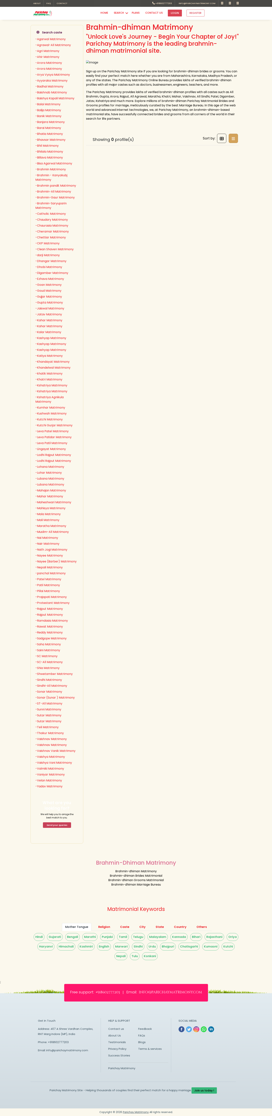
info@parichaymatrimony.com (196, 3)
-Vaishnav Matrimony (51, 739)
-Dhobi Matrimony (48, 267)
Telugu (138, 937)
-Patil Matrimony (47, 585)
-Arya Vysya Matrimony (52, 75)
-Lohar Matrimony (48, 473)
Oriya (232, 937)
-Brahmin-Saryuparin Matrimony (51, 205)
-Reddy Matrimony (49, 632)
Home (104, 13)
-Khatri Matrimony (48, 379)
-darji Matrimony (47, 255)
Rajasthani (214, 937)
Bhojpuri (168, 946)
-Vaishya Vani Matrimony (53, 763)
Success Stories (119, 1055)
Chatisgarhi (189, 946)
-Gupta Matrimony (49, 302)
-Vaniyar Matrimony (50, 774)
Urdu (152, 946)
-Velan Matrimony (48, 780)
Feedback (145, 1029)
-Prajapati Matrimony (51, 597)
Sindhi (138, 946)
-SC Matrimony (46, 656)
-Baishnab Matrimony (51, 92)
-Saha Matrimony (48, 644)
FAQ (48, 3)
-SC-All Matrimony (49, 662)
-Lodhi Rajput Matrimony (53, 455)
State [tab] (160, 927)
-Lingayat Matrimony (50, 449)
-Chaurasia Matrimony (51, 225)
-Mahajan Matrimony (50, 490)
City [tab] (142, 927)
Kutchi (228, 946)
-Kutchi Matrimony (49, 419)
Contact (62, 3)
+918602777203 (163, 3)
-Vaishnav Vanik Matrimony (55, 751)
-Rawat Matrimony (49, 626)
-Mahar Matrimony (49, 496)
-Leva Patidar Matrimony (53, 437)
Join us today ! (204, 1090)
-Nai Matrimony (46, 538)
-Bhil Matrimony (47, 146)
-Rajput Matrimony (49, 609)
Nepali (121, 956)
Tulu (135, 956)
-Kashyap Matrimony (50, 338)
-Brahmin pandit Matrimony (55, 185)
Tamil (123, 937)
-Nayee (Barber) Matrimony (56, 561)
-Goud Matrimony (48, 291)
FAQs (141, 1035)
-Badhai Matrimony (49, 86)
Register (195, 13)
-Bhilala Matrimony (49, 151)
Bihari (196, 937)
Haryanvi (46, 946)
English (104, 946)
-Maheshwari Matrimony (53, 502)
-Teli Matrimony (47, 727)
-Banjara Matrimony (50, 122)
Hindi (39, 937)
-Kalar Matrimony (48, 332)
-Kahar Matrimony (48, 320)
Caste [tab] (124, 927)
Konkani (150, 956)
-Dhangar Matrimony (50, 261)
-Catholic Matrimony (50, 214)
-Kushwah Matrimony (51, 413)
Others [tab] (202, 927)
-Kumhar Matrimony (50, 407)
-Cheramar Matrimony (52, 231)
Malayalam (157, 937)
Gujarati (55, 937)
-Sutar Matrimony (48, 715)
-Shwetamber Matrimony (54, 674)
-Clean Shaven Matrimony (54, 249)
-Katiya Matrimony (49, 356)
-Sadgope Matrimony (51, 638)
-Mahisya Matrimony (50, 508)
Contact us (116, 1029)
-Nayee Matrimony (49, 555)
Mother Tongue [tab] (76, 927)
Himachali (66, 946)
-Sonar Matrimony (48, 692)
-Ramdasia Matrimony (51, 620)
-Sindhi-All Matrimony (51, 686)
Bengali (72, 937)
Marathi (90, 937)
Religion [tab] (104, 927)
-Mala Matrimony (48, 514)
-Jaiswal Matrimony (49, 308)
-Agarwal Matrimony (50, 39)
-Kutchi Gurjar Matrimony (54, 425)
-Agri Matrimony (47, 51)
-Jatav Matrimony (48, 314)
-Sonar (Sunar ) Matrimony (55, 697)
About (37, 3)
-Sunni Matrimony (48, 709)
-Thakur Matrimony (49, 733)
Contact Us (154, 13)
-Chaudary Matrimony (51, 220)
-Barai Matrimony (48, 128)
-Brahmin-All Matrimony (53, 191)
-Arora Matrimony (48, 63)
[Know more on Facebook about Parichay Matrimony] (222, 3)
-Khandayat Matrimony (52, 362)
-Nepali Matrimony (49, 567)
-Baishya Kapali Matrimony (54, 98)
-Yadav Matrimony (49, 786)
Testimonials (117, 1042)
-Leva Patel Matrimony (52, 431)
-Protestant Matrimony (52, 603)
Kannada (179, 937)
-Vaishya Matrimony (50, 757)
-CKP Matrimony (47, 243)
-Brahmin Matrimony (50, 169)
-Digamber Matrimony (51, 273)
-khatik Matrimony (49, 373)
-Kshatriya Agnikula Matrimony (49, 399)
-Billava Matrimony (49, 157)
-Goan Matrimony (48, 285)
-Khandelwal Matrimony (52, 367)
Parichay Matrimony (121, 1068)
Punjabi (107, 937)
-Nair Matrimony (47, 544)
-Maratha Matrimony (50, 526)
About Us (114, 1035)
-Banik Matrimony (48, 116)
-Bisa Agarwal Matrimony (53, 163)
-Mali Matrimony (47, 520)
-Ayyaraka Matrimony (51, 80)
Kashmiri (86, 946)
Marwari (121, 946)
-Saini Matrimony (47, 650)
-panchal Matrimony (50, 573)
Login (175, 13)
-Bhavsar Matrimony (50, 140)
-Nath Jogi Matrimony (51, 549)
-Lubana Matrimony (49, 478)
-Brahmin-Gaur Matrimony (55, 197)
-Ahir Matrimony (47, 57)
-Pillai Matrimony (47, 591)
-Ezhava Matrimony (49, 279)
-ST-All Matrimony (48, 703)
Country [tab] (180, 927)
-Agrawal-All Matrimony (53, 45)
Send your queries (57, 825)
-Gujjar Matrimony (48, 296)
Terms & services (150, 1049)
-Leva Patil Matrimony (51, 443)
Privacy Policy (117, 1049)
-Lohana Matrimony (49, 467)
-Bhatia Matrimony (49, 134)
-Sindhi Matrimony (48, 680)
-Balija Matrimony (48, 110)
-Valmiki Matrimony (49, 768)
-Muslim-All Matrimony (52, 532)
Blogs (142, 1042)
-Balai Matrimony (48, 104)
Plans (136, 13)
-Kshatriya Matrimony (51, 385)
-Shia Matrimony (47, 668)
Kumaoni (210, 946)
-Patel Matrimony (48, 579)
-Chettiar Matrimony (50, 237)
